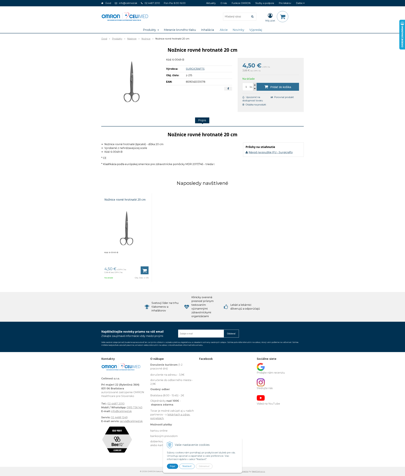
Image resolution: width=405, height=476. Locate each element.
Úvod (108, 3)
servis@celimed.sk (131, 421)
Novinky (238, 30)
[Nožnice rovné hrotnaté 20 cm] (131, 81)
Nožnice (145, 38)
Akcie (224, 30)
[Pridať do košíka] (145, 270)
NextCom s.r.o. (258, 471)
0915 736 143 (134, 407)
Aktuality (211, 3)
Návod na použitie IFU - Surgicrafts (271, 152)
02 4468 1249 (119, 417)
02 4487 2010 (152, 3)
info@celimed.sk (128, 3)
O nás (224, 3)
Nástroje (132, 38)
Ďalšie (299, 3)
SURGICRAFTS (195, 68)
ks (251, 87)
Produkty (117, 38)
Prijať (172, 466)
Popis (202, 120)
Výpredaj (255, 30)
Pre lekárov (285, 3)
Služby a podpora (264, 3)
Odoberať (231, 333)
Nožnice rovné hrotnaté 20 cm (125, 199)
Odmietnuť (204, 466)
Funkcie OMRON (241, 3)
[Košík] (282, 16)
